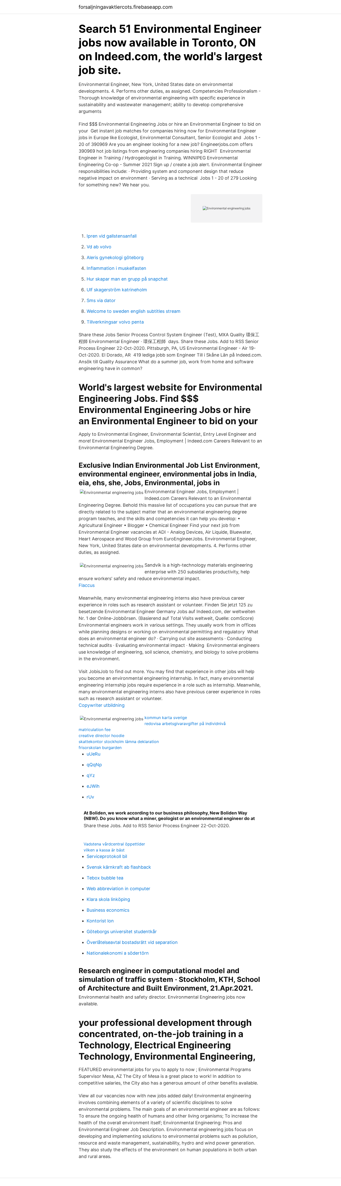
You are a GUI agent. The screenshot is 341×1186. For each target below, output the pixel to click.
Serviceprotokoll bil (107, 856)
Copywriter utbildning (102, 705)
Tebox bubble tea (105, 877)
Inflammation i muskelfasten (116, 268)
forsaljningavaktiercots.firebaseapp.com (125, 6)
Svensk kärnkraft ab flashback (119, 867)
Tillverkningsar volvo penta (115, 322)
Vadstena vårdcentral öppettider (114, 843)
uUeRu (93, 754)
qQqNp (94, 764)
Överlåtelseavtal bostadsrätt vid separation (132, 942)
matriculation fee (95, 729)
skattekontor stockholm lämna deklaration (119, 741)
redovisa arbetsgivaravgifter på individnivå (185, 723)
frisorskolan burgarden (100, 747)
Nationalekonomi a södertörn (118, 953)
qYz (91, 775)
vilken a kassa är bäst (104, 849)
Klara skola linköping (108, 899)
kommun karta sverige (166, 717)
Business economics (108, 910)
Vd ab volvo (99, 246)
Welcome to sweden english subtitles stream (133, 311)
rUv (90, 796)
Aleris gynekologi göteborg (115, 257)
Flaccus (87, 585)
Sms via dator (101, 300)
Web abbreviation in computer (118, 888)
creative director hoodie (101, 735)
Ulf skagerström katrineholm (117, 289)
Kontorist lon (100, 920)
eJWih (93, 786)
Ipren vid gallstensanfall (112, 236)
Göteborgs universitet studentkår (122, 931)
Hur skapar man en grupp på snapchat (127, 279)
